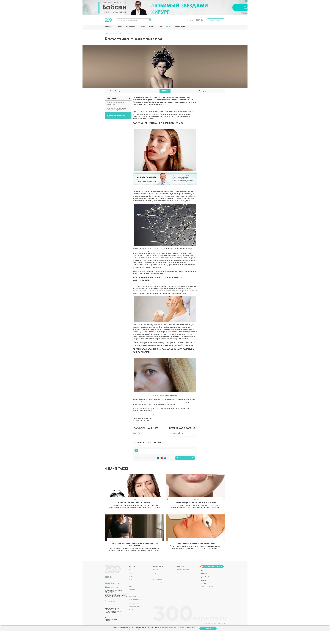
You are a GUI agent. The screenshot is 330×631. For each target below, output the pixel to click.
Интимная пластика (135, 599)
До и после (205, 577)
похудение (149, 540)
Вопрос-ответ (180, 27)
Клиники (108, 27)
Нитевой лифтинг (134, 606)
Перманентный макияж (160, 583)
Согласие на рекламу (220, 625)
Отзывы (151, 27)
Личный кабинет (207, 587)
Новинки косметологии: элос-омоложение (195, 543)
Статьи (168, 27)
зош (135, 499)
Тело (130, 583)
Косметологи (130, 27)
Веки (130, 576)
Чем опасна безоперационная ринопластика (205, 91)
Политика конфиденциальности (217, 621)
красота (135, 540)
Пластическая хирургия (184, 569)
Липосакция (132, 609)
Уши (130, 593)
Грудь (131, 579)
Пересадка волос (134, 603)
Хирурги (119, 27)
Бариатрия (132, 589)
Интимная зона (157, 579)
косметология (196, 499)
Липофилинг (132, 596)
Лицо (130, 573)
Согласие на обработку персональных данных (214, 623)
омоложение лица (192, 540)
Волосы (155, 569)
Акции (203, 570)
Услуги (142, 27)
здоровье (141, 540)
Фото (160, 27)
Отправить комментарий (185, 458)
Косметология (181, 573)
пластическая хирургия (124, 540)
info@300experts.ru (112, 587)
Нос (130, 569)
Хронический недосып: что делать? (134, 502)
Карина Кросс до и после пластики (121, 91)
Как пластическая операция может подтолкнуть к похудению (134, 544)
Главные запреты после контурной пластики (195, 502)
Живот (131, 586)
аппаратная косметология (206, 540)
